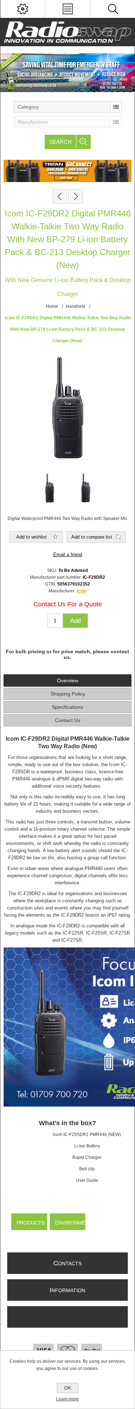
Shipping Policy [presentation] (67, 694)
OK (67, 1388)
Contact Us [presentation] (67, 720)
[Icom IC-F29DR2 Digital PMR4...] (60, 196)
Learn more (67, 1398)
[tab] (67, 680)
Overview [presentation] (67, 680)
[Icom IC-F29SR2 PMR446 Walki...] (75, 196)
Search (60, 142)
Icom (82, 590)
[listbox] (68, 107)
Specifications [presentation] (67, 707)
